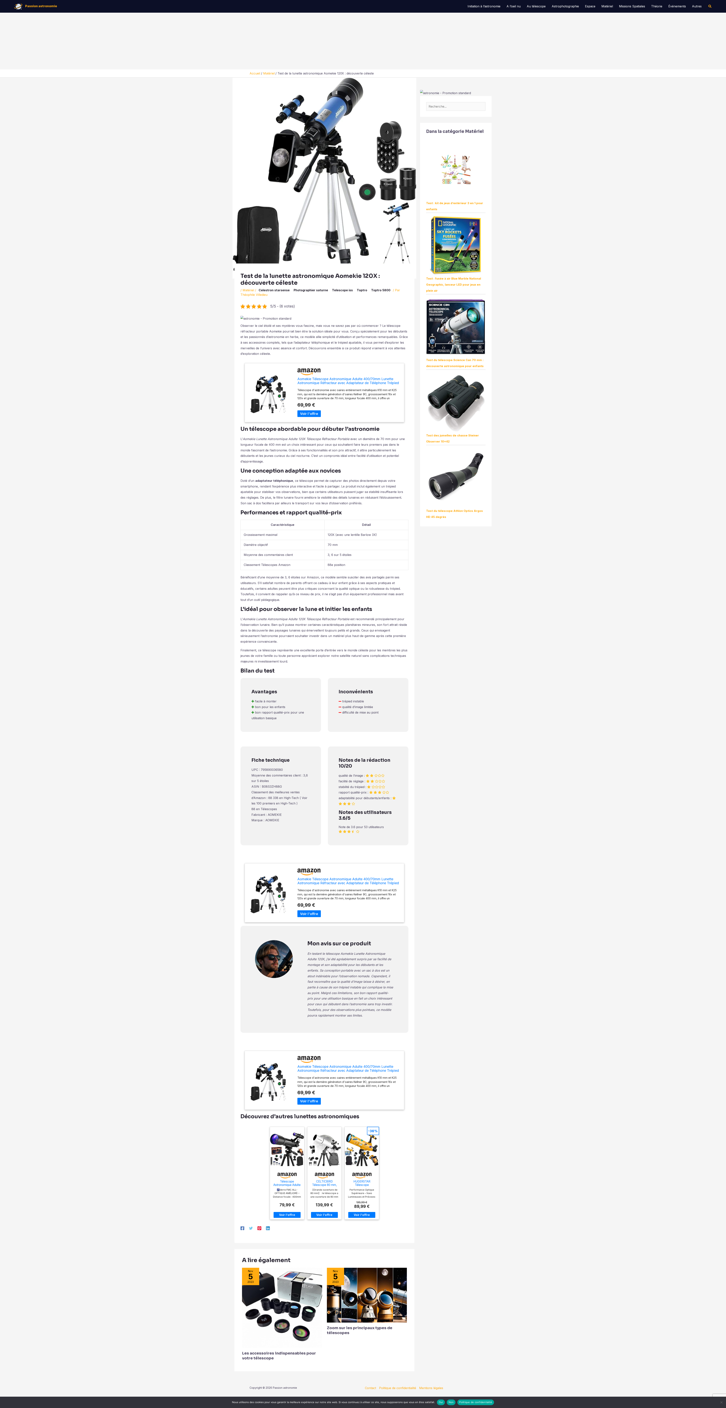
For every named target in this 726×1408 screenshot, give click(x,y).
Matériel (607, 6)
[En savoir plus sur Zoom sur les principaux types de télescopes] (367, 1295)
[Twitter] (251, 1228)
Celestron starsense (274, 290)
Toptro (362, 290)
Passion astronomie (41, 6)
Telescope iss (342, 290)
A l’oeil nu (513, 6)
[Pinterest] (259, 1228)
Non (451, 1402)
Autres (697, 6)
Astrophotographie (565, 6)
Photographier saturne (311, 290)
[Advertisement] (363, 41)
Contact (370, 1388)
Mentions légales (431, 1388)
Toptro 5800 (380, 290)
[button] (710, 6)
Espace (590, 6)
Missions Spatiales (632, 6)
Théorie (656, 6)
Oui (441, 1402)
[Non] (721, 1402)
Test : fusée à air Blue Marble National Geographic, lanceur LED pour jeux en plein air (453, 284)
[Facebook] (242, 1228)
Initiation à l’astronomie (484, 6)
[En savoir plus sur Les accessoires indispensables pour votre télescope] (282, 1308)
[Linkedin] (268, 1228)
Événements (677, 6)
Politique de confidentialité (397, 1388)
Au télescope (536, 6)
